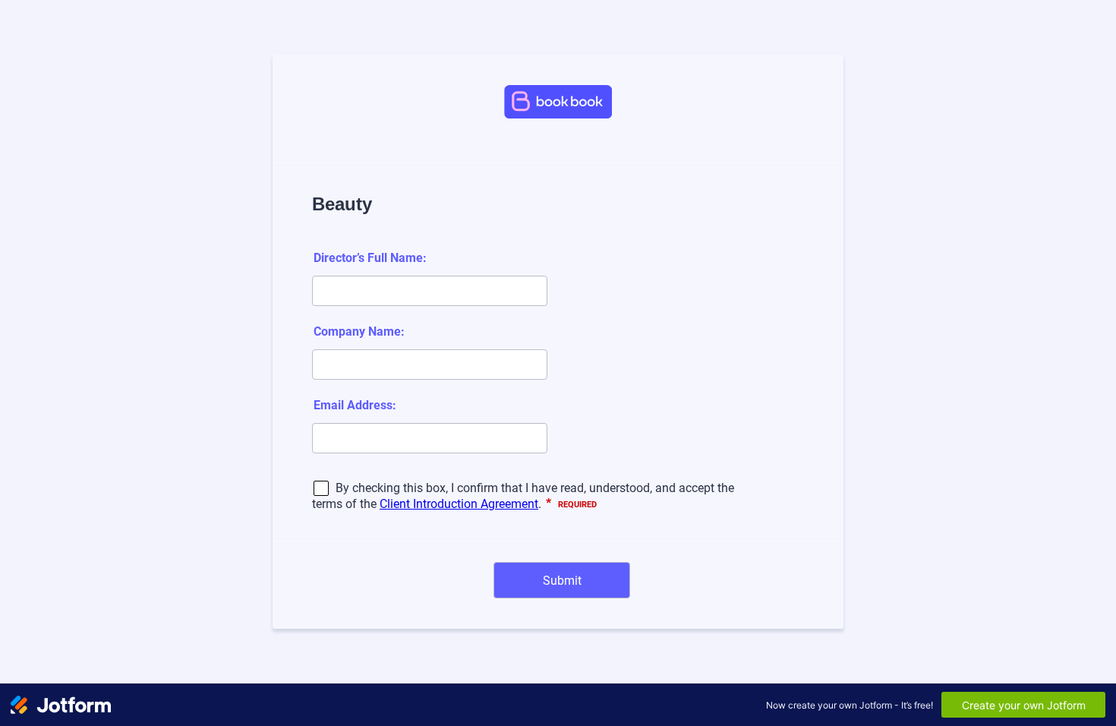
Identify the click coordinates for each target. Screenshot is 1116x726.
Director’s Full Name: (370, 258)
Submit (562, 580)
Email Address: (355, 405)
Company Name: (359, 331)
